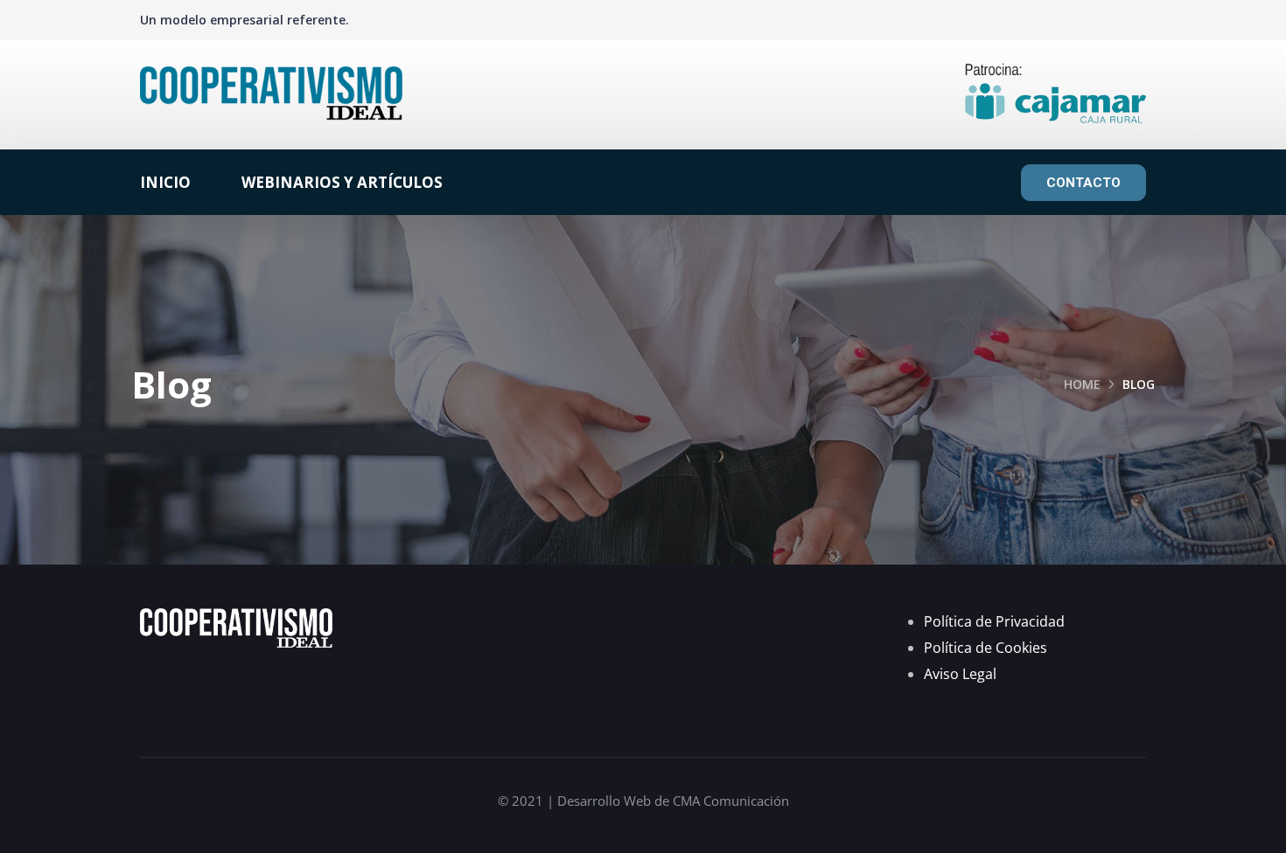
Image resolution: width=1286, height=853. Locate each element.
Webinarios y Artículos (342, 182)
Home (1082, 384)
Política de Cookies (985, 647)
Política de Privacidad (994, 621)
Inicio (165, 182)
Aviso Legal (960, 673)
